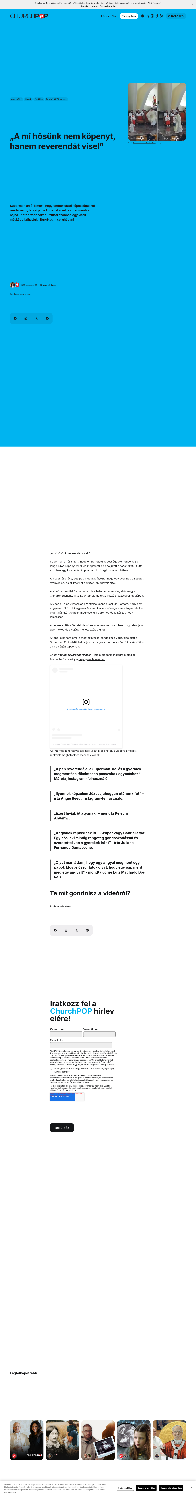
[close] (193, 5)
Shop (114, 16)
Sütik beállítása (125, 1488)
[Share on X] (36, 318)
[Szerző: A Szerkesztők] (14, 1456)
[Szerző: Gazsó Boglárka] (125, 1456)
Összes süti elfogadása (171, 1488)
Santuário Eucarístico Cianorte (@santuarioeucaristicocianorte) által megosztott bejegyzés (90, 744)
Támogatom (129, 16)
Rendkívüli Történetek (56, 99)
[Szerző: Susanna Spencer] (50, 1456)
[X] (147, 16)
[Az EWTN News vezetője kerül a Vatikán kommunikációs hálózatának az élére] (26, 1440)
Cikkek (28, 99)
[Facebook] (142, 16)
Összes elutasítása (146, 1488)
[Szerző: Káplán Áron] (16, 285)
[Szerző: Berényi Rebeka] (89, 1456)
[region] (98, 1488)
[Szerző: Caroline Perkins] (86, 1456)
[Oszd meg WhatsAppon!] (26, 318)
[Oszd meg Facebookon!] (15, 318)
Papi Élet (39, 99)
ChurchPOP (16, 99)
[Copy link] (47, 318)
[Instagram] (152, 16)
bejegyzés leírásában (92, 659)
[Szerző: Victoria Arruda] (12, 285)
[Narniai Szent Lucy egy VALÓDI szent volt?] (134, 1440)
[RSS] (161, 16)
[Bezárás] (192, 1487)
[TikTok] (157, 16)
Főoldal (105, 16)
